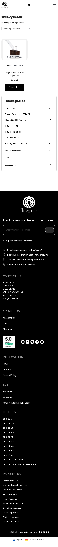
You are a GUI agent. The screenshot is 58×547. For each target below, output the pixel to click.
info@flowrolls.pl (10, 299)
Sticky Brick (18, 66)
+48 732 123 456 (9, 295)
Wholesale (8, 397)
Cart (5, 323)
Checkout (8, 329)
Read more (14, 87)
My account (9, 317)
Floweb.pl (44, 532)
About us (7, 369)
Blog (5, 363)
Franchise (8, 391)
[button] (54, 5)
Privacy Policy (9, 375)
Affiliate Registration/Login (16, 402)
